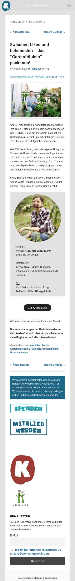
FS (48, 68)
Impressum (51, 578)
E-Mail (14, 535)
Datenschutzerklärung (30, 578)
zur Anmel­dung (37, 307)
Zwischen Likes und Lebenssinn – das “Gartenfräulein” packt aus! (29, 53)
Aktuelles (35, 345)
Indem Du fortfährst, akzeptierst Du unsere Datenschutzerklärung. (35, 551)
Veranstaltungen (19, 352)
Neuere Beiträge (54, 32)
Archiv (45, 345)
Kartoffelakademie (20, 348)
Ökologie (36, 348)
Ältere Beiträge (20, 32)
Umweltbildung (50, 348)
